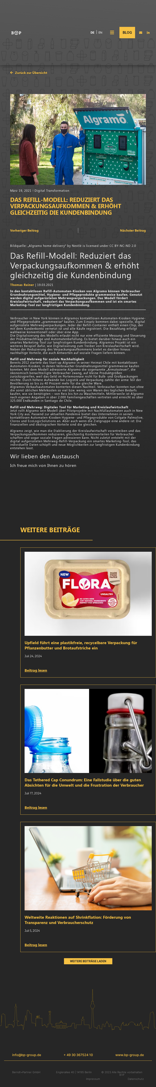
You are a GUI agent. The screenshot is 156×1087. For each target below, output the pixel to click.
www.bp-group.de (129, 1055)
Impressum (93, 1078)
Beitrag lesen (36, 670)
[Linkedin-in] (148, 32)
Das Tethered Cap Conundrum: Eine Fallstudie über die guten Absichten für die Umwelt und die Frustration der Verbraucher (84, 782)
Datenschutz (136, 1078)
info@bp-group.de (26, 1055)
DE (92, 32)
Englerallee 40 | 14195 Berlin (74, 1072)
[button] (111, 32)
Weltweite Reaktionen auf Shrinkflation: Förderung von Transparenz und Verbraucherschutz (78, 919)
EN (100, 32)
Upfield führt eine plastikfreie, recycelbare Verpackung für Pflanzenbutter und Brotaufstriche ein (81, 645)
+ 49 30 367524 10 (78, 1055)
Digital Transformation (52, 190)
